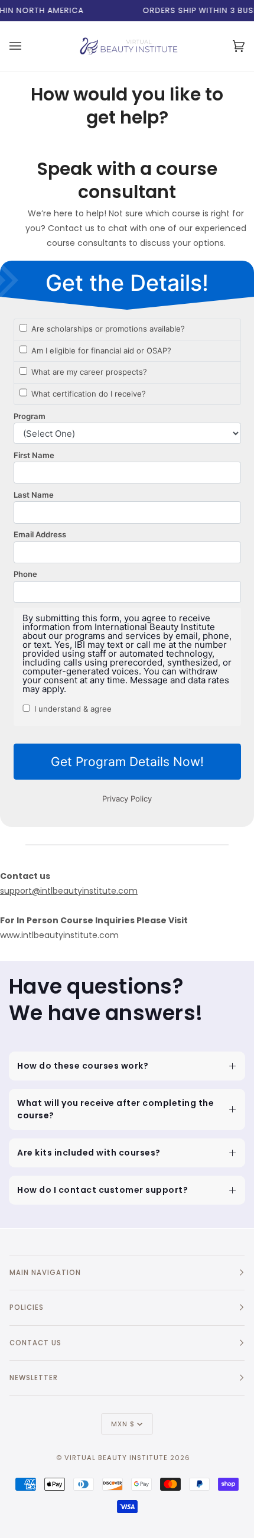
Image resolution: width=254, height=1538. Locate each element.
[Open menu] (17, 46)
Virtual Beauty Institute (116, 1457)
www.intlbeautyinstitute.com (59, 935)
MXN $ (123, 1424)
